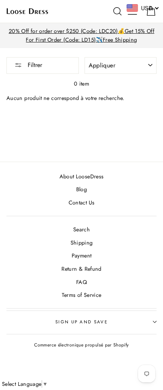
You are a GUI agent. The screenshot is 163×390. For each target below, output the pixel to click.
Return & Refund (81, 269)
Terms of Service (82, 295)
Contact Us (82, 202)
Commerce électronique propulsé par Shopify (81, 345)
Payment (82, 255)
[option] (81, 35)
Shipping (82, 242)
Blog (81, 189)
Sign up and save (81, 322)
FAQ (81, 282)
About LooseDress (82, 176)
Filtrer (34, 65)
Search (81, 229)
